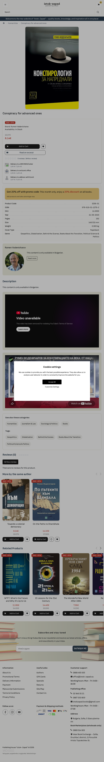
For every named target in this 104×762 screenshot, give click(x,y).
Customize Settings (52, 387)
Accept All (52, 382)
